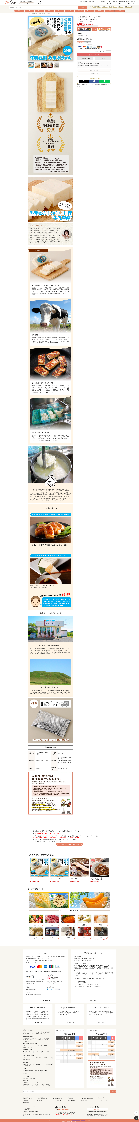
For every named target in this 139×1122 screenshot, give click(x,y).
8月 (43, 1051)
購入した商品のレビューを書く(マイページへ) (68, 844)
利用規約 (83, 1120)
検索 (83, 7)
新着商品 (32, 1064)
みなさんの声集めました (37, 1082)
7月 (40, 1051)
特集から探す (26, 1064)
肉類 (49, 10)
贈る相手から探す (48, 1057)
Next (71, 38)
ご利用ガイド (105, 1)
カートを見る (132, 3)
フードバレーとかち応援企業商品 (31, 1085)
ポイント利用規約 (56, 1100)
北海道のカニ (36, 1038)
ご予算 (24, 1068)
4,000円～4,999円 (42, 1070)
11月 (24, 1053)
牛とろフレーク (32, 1045)
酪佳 (31, 1047)
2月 (27, 1051)
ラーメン (25, 1041)
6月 (37, 1051)
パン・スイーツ (29, 10)
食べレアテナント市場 (45, 1085)
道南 (34, 1078)
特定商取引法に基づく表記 (88, 1098)
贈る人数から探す (27, 1059)
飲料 (110, 10)
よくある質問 (98, 1)
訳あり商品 (121, 6)
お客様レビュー (26, 1082)
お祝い (24, 1057)
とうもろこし (105, 6)
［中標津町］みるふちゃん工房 (85, 21)
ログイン (111, 3)
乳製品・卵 (59, 10)
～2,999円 (25, 1070)
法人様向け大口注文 (130, 1)
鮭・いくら (42, 1038)
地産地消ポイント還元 (28, 1098)
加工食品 (89, 10)
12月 (27, 1053)
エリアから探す (26, 1076)
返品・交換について (113, 1)
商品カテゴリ (35, 13)
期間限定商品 (49, 1064)
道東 (24, 1078)
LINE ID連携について (57, 1098)
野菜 (39, 10)
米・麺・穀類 (79, 10)
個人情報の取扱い (101, 1098)
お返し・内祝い (31, 1057)
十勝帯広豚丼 (33, 1039)
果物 (69, 10)
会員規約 (40, 1100)
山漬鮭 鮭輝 (26, 1047)
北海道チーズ (46, 13)
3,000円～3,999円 (33, 1070)
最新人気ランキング (40, 1064)
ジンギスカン (26, 1039)
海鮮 (19, 10)
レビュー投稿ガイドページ (45, 841)
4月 (32, 1051)
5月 (35, 1051)
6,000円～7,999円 (37, 1072)
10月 (48, 1051)
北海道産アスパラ (27, 1038)
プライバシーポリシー (76, 1120)
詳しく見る (46, 1000)
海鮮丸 (45, 1045)
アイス (46, 1039)
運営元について (26, 1113)
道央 (27, 1078)
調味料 (99, 10)
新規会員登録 (122, 1)
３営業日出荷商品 (27, 1065)
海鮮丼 (47, 1038)
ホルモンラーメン (128, 6)
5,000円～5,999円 (27, 1072)
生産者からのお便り (27, 1084)
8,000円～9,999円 (46, 1072)
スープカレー (31, 1041)
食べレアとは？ (27, 3)
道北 (31, 1078)
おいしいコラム (45, 1084)
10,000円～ (26, 1073)
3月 (29, 1051)
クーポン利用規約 (71, 1100)
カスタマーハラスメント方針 (103, 1100)
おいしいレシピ (37, 1084)
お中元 (94, 6)
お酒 (120, 10)
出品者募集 (25, 1100)
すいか (110, 6)
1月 (24, 1051)
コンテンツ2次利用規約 (87, 1100)
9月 (45, 1051)
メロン (99, 6)
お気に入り (121, 3)
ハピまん (115, 6)
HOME (30, 13)
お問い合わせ (92, 1)
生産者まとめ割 (100, 1097)
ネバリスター (40, 1045)
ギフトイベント (39, 1057)
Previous (30, 38)
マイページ (84, 1097)
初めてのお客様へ (84, 1)
